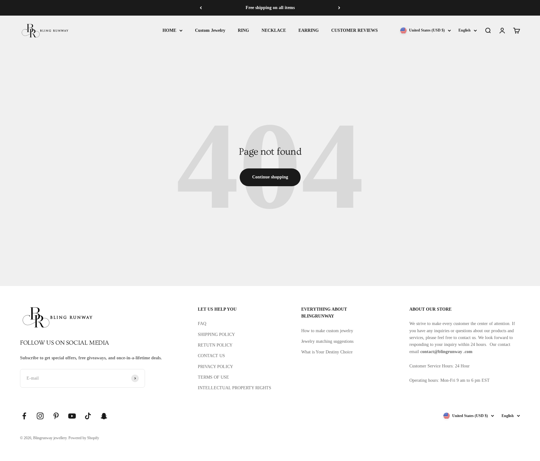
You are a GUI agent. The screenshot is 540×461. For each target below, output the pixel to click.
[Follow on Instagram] (40, 416)
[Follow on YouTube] (72, 416)
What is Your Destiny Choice (326, 352)
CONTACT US (211, 355)
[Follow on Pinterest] (56, 416)
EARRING (308, 30)
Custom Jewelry (210, 30)
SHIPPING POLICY (216, 334)
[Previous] (201, 7)
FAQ (202, 323)
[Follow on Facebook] (24, 416)
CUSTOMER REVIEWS (354, 30)
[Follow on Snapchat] (104, 416)
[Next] (339, 7)
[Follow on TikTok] (88, 416)
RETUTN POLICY (215, 345)
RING (243, 30)
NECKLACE (274, 30)
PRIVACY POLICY (215, 366)
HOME (169, 30)
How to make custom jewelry (327, 330)
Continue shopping (270, 177)
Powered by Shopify (83, 438)
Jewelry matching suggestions (327, 341)
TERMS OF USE (213, 377)
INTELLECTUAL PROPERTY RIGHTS (234, 388)
